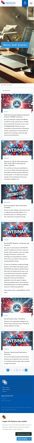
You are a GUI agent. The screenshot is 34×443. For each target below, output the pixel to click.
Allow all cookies (22, 439)
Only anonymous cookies (23, 434)
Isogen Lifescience (1, 85)
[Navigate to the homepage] (8, 3)
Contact (4, 391)
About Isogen (5, 387)
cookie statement (17, 429)
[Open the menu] (31, 3)
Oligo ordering (6, 389)
